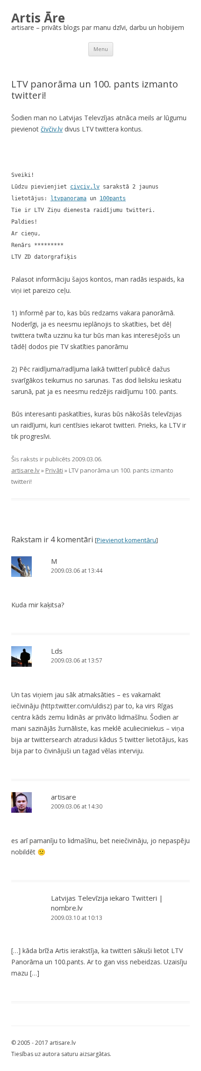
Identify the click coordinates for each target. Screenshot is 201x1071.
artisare (63, 796)
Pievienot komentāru (126, 540)
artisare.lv (25, 470)
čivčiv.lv (52, 128)
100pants (113, 198)
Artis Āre (38, 17)
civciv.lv (85, 186)
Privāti (54, 470)
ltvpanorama (68, 198)
